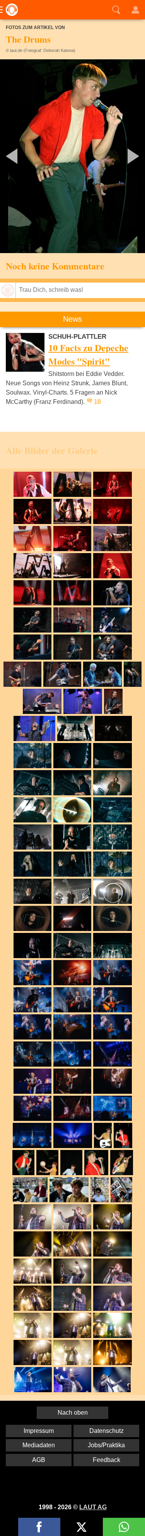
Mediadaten (38, 1445)
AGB (38, 1460)
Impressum (39, 1430)
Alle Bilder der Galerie (52, 450)
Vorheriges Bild (24, 156)
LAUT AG (93, 1507)
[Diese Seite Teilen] (39, 1527)
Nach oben (73, 1412)
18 (97, 401)
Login (135, 9)
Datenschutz (106, 1430)
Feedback (106, 1460)
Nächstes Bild (72, 156)
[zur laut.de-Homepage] (9, 9)
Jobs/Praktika (106, 1445)
